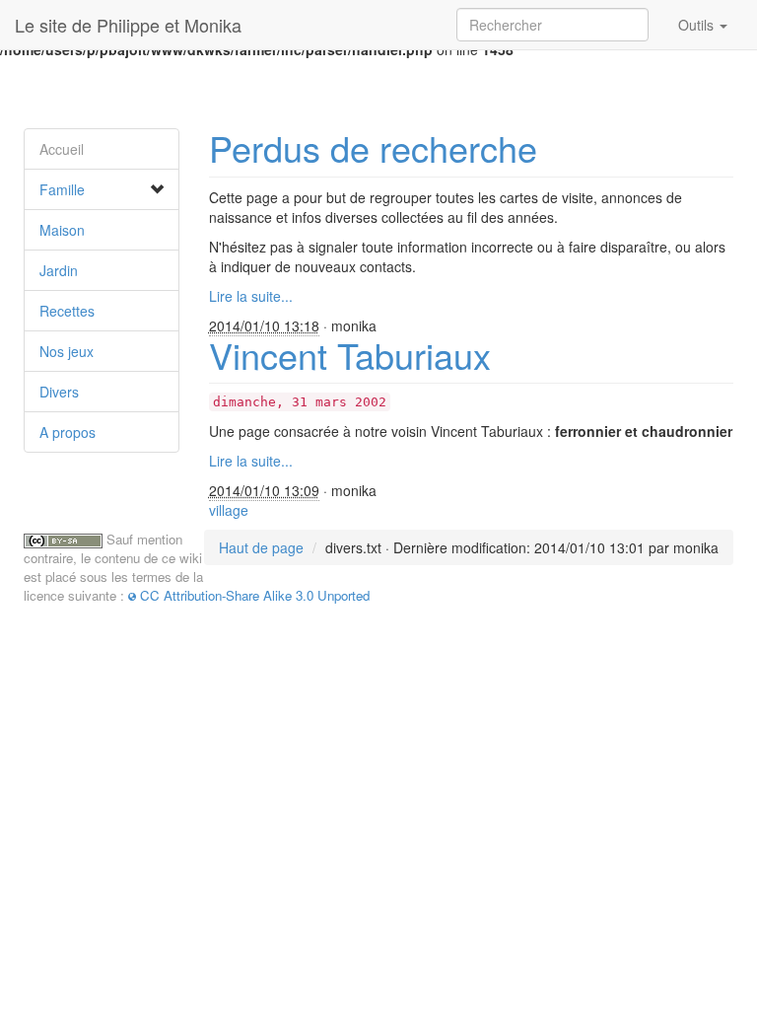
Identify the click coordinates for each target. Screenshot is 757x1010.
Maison (62, 230)
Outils (698, 25)
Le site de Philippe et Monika (128, 24)
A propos (67, 432)
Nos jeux (66, 351)
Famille (62, 189)
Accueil (61, 149)
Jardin (58, 270)
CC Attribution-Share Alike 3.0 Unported (255, 595)
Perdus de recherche (373, 147)
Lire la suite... (251, 296)
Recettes (67, 311)
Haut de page (261, 547)
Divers (59, 391)
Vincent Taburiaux (350, 354)
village (228, 510)
